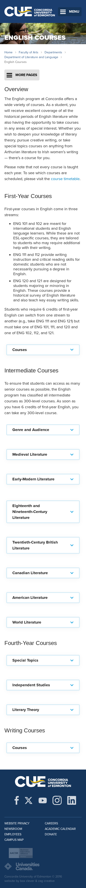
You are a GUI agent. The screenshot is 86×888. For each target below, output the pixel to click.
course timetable (65, 178)
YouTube (42, 800)
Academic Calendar (60, 829)
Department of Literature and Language (31, 57)
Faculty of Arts (28, 52)
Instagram (57, 800)
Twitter (28, 800)
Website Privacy (17, 823)
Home (8, 52)
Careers (51, 823)
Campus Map (14, 840)
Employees (12, 834)
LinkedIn (71, 800)
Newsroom (13, 829)
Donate (51, 834)
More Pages (26, 75)
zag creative (46, 881)
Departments (53, 52)
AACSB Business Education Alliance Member (21, 853)
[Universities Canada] (43, 866)
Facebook (17, 800)
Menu (74, 11)
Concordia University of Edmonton (29, 11)
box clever (27, 881)
